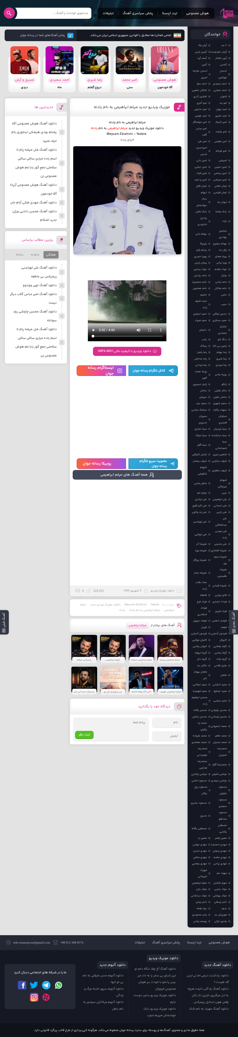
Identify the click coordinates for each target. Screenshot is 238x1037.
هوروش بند (220, 915)
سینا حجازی (201, 429)
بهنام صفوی (220, 244)
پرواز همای (221, 256)
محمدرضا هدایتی (202, 764)
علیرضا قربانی (219, 586)
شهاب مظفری (219, 471)
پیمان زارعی (201, 263)
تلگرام (46, 985)
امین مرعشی (220, 180)
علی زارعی (221, 512)
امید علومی (201, 116)
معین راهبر (221, 838)
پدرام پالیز (201, 250)
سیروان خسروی (203, 419)
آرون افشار (221, 58)
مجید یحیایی (220, 701)
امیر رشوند (221, 132)
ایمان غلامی (220, 186)
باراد (224, 221)
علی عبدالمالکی (221, 522)
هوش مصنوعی (197, 13)
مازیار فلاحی (220, 666)
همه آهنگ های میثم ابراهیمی (124, 475)
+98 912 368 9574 (71, 942)
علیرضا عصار (200, 573)
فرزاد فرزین (221, 611)
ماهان (223, 675)
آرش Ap (202, 45)
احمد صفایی (220, 90)
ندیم (224, 909)
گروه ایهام (201, 653)
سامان (203, 391)
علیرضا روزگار (200, 560)
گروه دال (202, 659)
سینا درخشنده (219, 435)
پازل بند (223, 250)
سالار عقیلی (221, 391)
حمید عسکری (219, 320)
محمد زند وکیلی (202, 726)
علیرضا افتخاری (219, 551)
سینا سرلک (201, 435)
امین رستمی (220, 173)
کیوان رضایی (200, 646)
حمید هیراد (201, 320)
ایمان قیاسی (220, 193)
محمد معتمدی (199, 742)
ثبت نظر (84, 734)
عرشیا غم (202, 493)
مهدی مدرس (200, 851)
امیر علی (202, 141)
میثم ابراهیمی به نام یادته (144, 610)
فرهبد (224, 627)
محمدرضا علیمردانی (202, 752)
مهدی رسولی (220, 851)
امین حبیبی (221, 167)
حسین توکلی (220, 314)
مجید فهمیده (200, 691)
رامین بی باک (220, 346)
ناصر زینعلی (220, 902)
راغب (204, 339)
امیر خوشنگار (200, 122)
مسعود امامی (199, 781)
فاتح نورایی (221, 595)
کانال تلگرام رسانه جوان (149, 370)
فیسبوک (22, 985)
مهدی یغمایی (199, 864)
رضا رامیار (202, 352)
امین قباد (201, 173)
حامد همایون (200, 288)
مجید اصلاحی (200, 685)
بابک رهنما (221, 212)
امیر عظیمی (220, 141)
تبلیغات (108, 13)
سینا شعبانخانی (221, 445)
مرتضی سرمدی (219, 781)
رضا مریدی (221, 365)
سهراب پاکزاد (220, 410)
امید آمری (202, 103)
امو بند (223, 103)
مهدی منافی (200, 857)
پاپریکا (203, 244)
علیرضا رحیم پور (220, 560)
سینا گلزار (202, 445)
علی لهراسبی (200, 522)
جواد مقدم (221, 269)
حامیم (203, 295)
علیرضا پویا (201, 551)
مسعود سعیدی (222, 803)
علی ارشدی (201, 499)
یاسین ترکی (220, 921)
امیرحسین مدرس (201, 151)
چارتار (224, 276)
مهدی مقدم (220, 857)
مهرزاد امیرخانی (202, 873)
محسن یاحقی (199, 717)
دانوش (203, 330)
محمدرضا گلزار (219, 765)
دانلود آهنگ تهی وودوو (40, 285)
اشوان (223, 97)
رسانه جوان (226, 13)
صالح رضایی (200, 483)
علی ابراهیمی (220, 499)
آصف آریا (202, 58)
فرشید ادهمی (219, 621)
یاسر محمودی (199, 915)
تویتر (34, 985)
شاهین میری (220, 455)
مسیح (203, 816)
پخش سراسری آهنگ (137, 13)
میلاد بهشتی (220, 896)
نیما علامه (202, 909)
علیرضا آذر (201, 544)
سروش (203, 397)
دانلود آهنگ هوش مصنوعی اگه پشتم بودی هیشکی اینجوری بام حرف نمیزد (34, 132)
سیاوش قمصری (222, 419)
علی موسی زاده (221, 534)
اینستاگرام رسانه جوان (101, 370)
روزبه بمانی (221, 375)
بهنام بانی (201, 234)
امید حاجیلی (200, 109)
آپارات (46, 997)
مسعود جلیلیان (222, 790)
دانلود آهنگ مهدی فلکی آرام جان (33, 202)
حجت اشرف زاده (201, 304)
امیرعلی (223, 160)
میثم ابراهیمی (199, 883)
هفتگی (51, 254)
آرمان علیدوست (219, 52)
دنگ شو (222, 339)
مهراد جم (222, 873)
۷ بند (224, 45)
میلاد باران (201, 889)
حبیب (224, 304)
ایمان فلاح (201, 186)
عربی (224, 493)
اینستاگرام (34, 997)
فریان (204, 627)
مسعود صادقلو (222, 816)
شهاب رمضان (200, 461)
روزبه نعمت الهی (201, 375)
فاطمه (203, 595)
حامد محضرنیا (199, 282)
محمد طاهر (221, 736)
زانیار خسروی (200, 384)
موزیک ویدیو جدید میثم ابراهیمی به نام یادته (132, 107)
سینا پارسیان (220, 429)
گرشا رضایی (220, 653)
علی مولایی (201, 535)
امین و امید (201, 180)
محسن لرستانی (219, 717)
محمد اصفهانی (219, 726)
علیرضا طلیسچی (222, 573)
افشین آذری (200, 97)
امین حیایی (201, 167)
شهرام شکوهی (202, 470)
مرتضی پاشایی (199, 774)
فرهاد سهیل (200, 621)
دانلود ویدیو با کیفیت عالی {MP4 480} (124, 351)
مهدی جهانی (200, 845)
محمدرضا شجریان (222, 752)
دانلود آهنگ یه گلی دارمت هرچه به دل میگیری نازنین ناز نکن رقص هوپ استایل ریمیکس (208, 995)
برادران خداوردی (202, 221)
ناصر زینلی (201, 902)
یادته (122, 610)
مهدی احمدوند (219, 845)
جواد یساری (200, 269)
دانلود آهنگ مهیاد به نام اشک (209, 1009)
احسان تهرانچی (222, 74)
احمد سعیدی (220, 84)
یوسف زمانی (200, 921)
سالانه (20, 254)
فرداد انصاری (219, 602)
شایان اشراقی (199, 455)
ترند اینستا (169, 13)
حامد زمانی (221, 282)
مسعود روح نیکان (200, 790)
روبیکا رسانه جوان (97, 464)
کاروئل (223, 640)
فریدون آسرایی (219, 634)
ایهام (204, 193)
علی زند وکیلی (199, 512)
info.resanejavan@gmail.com (31, 942)
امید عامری (221, 116)
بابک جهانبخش (201, 202)
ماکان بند (202, 666)
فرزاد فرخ (202, 602)
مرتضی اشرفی (219, 774)
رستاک (203, 346)
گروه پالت (221, 659)
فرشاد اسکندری (202, 611)
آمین (204, 65)
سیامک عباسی (199, 410)
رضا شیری (221, 359)
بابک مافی (201, 212)
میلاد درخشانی (199, 896)
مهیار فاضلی (220, 883)
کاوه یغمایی (220, 646)
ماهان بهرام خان (200, 675)
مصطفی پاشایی (222, 828)
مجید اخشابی (219, 685)
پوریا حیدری (200, 256)
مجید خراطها (220, 691)
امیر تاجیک (221, 122)
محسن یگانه (200, 710)
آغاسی (223, 65)
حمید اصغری (200, 314)
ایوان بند (222, 202)
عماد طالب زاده (201, 585)
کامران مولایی (199, 640)
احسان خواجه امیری (200, 74)
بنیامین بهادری (223, 234)
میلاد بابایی (220, 889)
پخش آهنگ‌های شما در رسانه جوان (42, 35)
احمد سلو (202, 84)
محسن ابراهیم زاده (199, 701)
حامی (224, 295)
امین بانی (201, 160)
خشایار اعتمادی (222, 330)
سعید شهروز (220, 403)
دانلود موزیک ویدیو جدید (105, 605)
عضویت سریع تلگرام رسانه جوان (153, 464)
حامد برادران (200, 276)
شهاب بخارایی (219, 461)
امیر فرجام (221, 151)
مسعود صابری (199, 803)
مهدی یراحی (220, 864)
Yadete (155, 605)
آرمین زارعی (201, 52)
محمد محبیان (220, 742)
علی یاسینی (220, 544)
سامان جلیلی (220, 397)
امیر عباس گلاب (201, 132)
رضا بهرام (222, 352)
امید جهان (221, 109)
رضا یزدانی (201, 365)
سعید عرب (201, 403)
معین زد (202, 838)
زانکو (224, 384)
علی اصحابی (220, 506)
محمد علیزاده (200, 736)
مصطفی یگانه (199, 829)
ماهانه (35, 254)
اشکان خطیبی (199, 90)
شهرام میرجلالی (222, 483)
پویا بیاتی (221, 263)
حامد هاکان (221, 288)
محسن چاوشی (219, 710)
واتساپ (58, 985)
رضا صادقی (200, 359)
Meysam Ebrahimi (136, 605)
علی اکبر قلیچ (199, 506)
